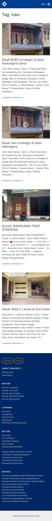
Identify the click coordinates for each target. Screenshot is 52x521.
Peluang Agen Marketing (12, 447)
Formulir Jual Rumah (10, 387)
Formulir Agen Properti (11, 393)
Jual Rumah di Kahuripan (12, 460)
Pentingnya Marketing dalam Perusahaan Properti (22, 475)
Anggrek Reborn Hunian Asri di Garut (17, 452)
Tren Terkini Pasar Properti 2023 (15, 484)
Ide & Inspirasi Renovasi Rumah (15, 495)
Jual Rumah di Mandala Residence (16, 455)
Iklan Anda (6, 435)
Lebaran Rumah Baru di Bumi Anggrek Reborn (21, 478)
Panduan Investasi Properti (13, 490)
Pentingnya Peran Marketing (13, 493)
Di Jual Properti (8, 438)
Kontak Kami (7, 375)
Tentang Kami (7, 372)
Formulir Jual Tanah (10, 390)
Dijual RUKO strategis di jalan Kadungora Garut (23, 61)
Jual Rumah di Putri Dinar (12, 457)
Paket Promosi (8, 417)
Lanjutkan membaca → (13, 97)
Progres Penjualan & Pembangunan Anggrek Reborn (23, 481)
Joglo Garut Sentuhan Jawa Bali (15, 501)
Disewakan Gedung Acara (12, 463)
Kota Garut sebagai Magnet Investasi (17, 498)
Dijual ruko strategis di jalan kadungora (22, 144)
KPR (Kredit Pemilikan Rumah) (14, 423)
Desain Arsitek (8, 444)
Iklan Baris (6, 411)
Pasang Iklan (7, 414)
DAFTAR (7, 361)
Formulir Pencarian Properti (13, 396)
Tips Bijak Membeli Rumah (12, 487)
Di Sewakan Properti (10, 441)
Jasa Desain (7, 420)
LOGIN (18, 361)
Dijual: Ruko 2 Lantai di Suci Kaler (26, 309)
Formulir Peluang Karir (11, 399)
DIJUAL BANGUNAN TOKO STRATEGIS (21, 228)
